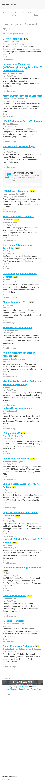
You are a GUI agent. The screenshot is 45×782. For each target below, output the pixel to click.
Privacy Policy (36, 689)
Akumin (6, 149)
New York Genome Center (13, 624)
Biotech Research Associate (17, 327)
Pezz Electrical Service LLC (14, 194)
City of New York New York (13, 436)
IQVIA (5, 490)
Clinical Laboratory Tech (15, 302)
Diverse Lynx (8, 305)
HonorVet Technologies (13, 462)
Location (5, 12)
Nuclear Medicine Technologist (19, 146)
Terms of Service (10, 689)
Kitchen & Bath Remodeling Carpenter (22, 95)
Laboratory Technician (14, 595)
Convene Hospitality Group (14, 359)
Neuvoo (35, 687)
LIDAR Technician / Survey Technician (22, 121)
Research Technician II (14, 621)
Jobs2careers (23, 687)
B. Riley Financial (10, 411)
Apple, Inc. (7, 519)
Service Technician (13, 38)
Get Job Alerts (22, 185)
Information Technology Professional (22, 567)
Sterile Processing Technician (18, 646)
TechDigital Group (10, 545)
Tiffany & (6, 387)
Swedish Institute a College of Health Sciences (22, 649)
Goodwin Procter (10, 223)
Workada (6, 280)
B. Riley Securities (10, 330)
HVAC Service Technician (16, 191)
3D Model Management (12, 124)
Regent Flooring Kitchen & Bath (16, 99)
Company (27, 12)
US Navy (6, 573)
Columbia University (11, 598)
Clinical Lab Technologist (16, 458)
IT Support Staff (11, 433)
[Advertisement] (20, 734)
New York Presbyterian (12, 73)
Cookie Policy (24, 689)
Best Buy (6, 251)
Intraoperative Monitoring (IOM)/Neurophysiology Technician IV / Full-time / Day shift (22, 67)
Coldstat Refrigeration (12, 42)
